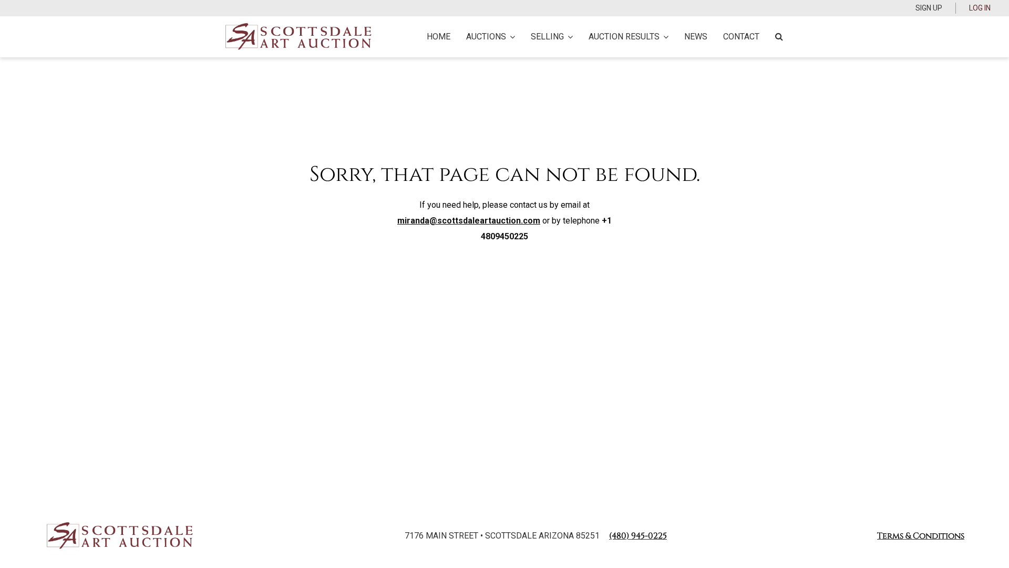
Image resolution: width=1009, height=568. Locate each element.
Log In (980, 8)
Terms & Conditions (920, 536)
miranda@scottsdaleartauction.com (468, 221)
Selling (547, 37)
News (695, 37)
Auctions (486, 37)
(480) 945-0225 (638, 536)
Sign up (928, 8)
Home (438, 37)
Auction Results (624, 37)
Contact (741, 37)
